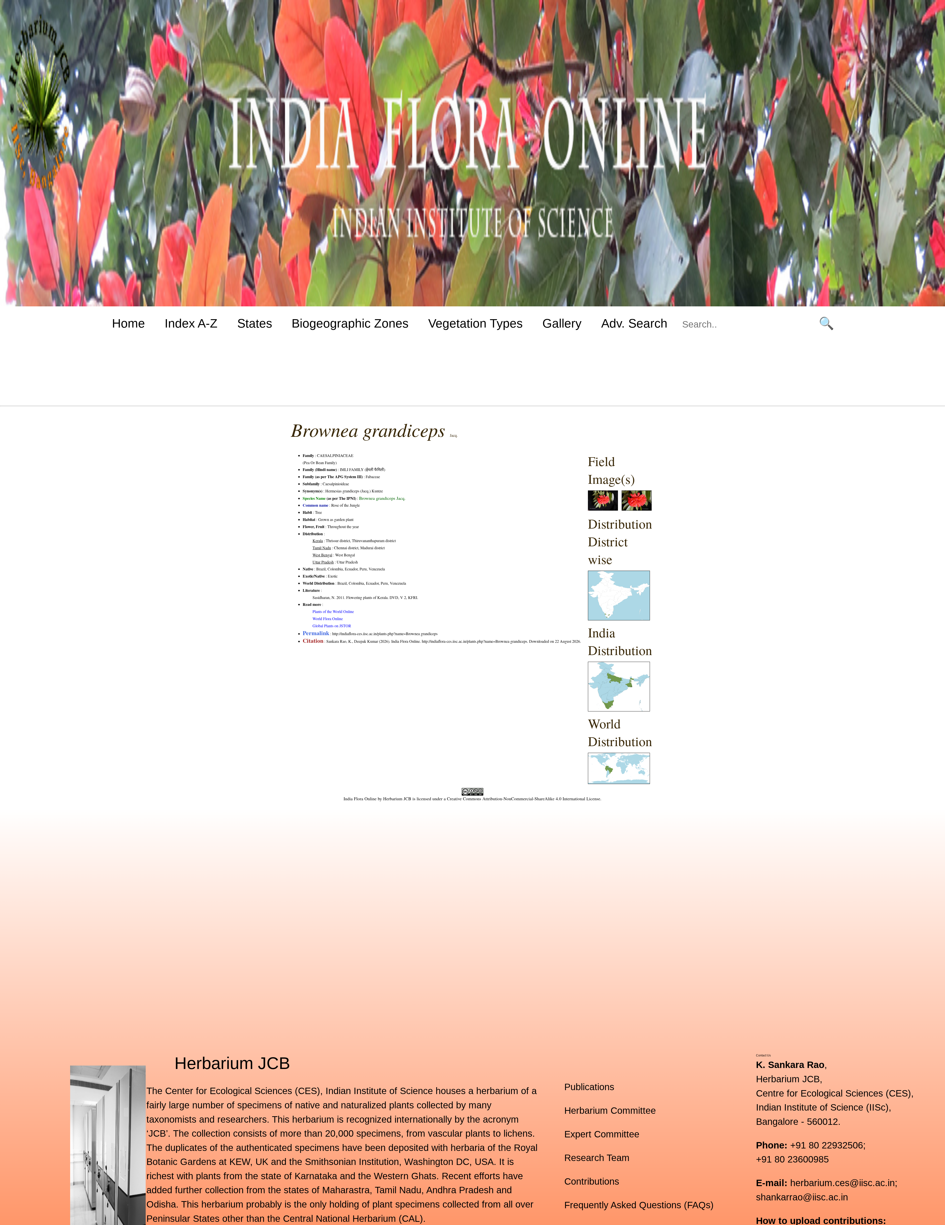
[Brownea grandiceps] (603, 509)
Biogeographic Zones (350, 323)
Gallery (562, 323)
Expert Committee (601, 1134)
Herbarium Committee (610, 1110)
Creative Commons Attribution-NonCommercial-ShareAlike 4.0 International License (523, 798)
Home (128, 323)
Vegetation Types (475, 323)
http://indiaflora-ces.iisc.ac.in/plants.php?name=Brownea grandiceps (385, 633)
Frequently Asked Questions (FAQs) (639, 1205)
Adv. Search (634, 323)
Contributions (591, 1181)
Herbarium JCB (397, 798)
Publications (589, 1087)
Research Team (597, 1157)
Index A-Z (191, 323)
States (254, 323)
